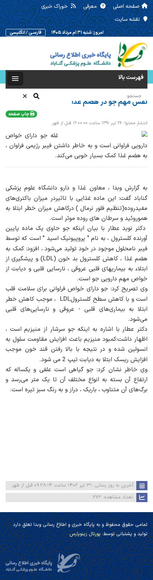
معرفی (90, 6)
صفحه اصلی (126, 6)
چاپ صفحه (19, 114)
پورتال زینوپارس (85, 534)
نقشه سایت (128, 19)
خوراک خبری (55, 6)
